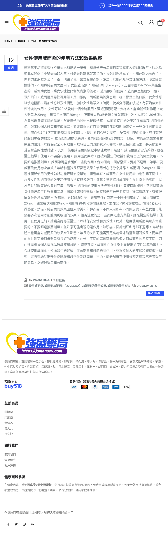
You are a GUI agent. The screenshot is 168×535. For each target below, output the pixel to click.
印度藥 (60, 280)
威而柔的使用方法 (118, 286)
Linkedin (32, 524)
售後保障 (10, 460)
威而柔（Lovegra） (68, 286)
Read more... (155, 293)
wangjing (41, 280)
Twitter (16, 524)
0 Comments (147, 286)
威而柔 (48, 286)
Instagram (24, 524)
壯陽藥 (8, 412)
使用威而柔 (36, 286)
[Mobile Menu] (7, 22)
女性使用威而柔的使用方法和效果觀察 (63, 58)
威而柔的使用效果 (94, 286)
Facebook (8, 524)
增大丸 (8, 428)
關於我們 (10, 454)
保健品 (8, 423)
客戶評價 (10, 465)
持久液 (8, 434)
